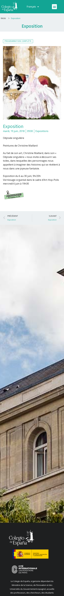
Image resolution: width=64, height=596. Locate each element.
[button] (54, 6)
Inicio (3, 18)
